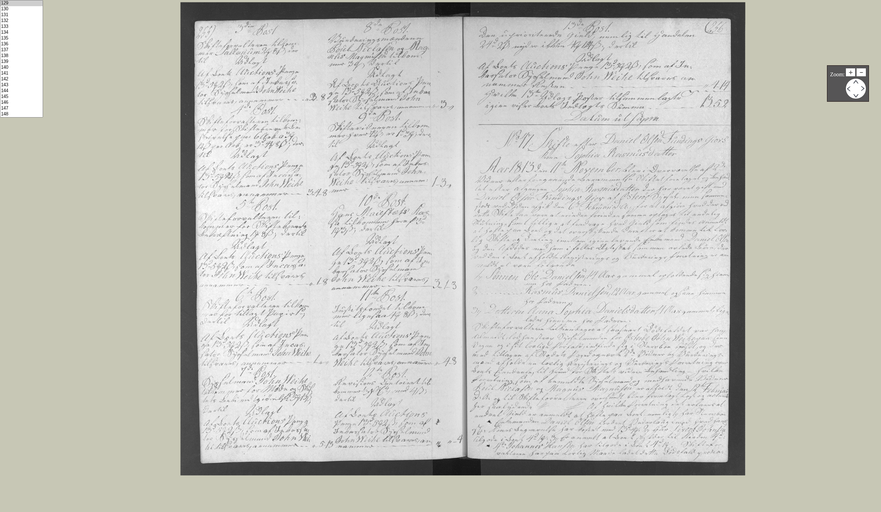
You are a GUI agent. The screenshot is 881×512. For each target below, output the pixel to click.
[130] (21, 9)
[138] (21, 56)
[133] (21, 27)
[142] (21, 79)
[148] (21, 114)
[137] (21, 50)
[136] (21, 44)
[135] (21, 38)
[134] (21, 32)
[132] (21, 21)
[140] (21, 67)
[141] (21, 73)
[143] (21, 85)
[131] (21, 15)
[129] (21, 3)
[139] (21, 62)
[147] (21, 108)
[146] (21, 102)
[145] (21, 97)
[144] (21, 91)
